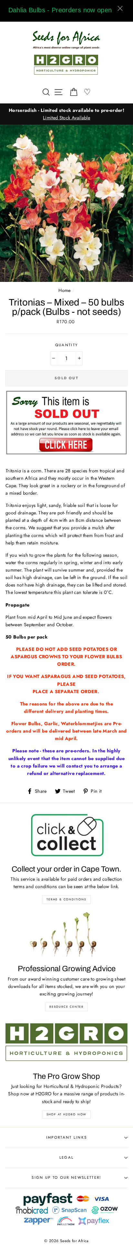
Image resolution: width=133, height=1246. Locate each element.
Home (64, 290)
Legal (66, 1157)
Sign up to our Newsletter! (66, 1177)
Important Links (66, 1137)
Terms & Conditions (66, 899)
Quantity (66, 345)
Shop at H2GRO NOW (66, 1114)
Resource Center (66, 1006)
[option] (69, 114)
